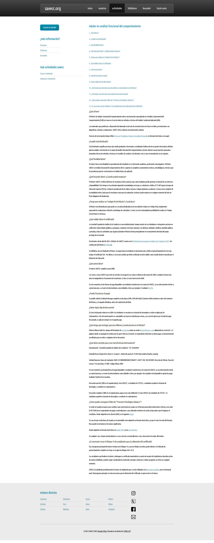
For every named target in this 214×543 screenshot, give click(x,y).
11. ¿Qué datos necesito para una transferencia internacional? (108, 94)
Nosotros (102, 8)
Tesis (64, 504)
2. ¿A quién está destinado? (97, 39)
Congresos (43, 499)
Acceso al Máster (49, 27)
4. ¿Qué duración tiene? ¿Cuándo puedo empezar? (104, 51)
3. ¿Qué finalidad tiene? (96, 45)
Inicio (90, 8)
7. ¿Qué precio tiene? (95, 69)
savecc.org (53, 8)
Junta (87, 509)
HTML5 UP (127, 531)
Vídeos (110, 504)
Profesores (43, 50)
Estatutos (111, 509)
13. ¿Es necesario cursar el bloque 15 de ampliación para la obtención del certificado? (115, 106)
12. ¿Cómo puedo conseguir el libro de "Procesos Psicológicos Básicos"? (111, 100)
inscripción (124, 330)
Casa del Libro (132, 430)
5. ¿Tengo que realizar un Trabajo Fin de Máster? (104, 57)
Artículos (43, 504)
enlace (132, 414)
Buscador (147, 8)
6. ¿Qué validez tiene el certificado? (100, 63)
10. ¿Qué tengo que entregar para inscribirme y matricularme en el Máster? (113, 88)
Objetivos (66, 509)
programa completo (153, 469)
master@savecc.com (147, 330)
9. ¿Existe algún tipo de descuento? (100, 82)
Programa (43, 45)
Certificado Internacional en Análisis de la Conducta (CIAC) (151, 241)
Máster (110, 499)
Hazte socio (162, 8)
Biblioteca (132, 8)
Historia (42, 509)
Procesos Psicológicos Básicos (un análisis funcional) (130, 136)
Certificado (108, 245)
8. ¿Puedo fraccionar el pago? (98, 75)
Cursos (88, 499)
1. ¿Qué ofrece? (94, 33)
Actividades (117, 8)
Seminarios (66, 499)
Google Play (120, 430)
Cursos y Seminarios (46, 73)
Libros (88, 504)
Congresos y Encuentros (47, 78)
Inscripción (43, 55)
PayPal (150, 288)
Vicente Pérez (102, 531)
